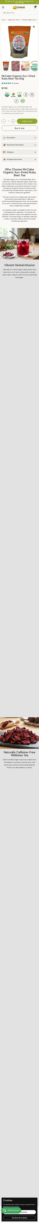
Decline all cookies (19, 1218)
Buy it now (19, 128)
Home (3, 20)
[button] (35, 7)
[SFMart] (19, 7)
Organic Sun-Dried (13, 20)
